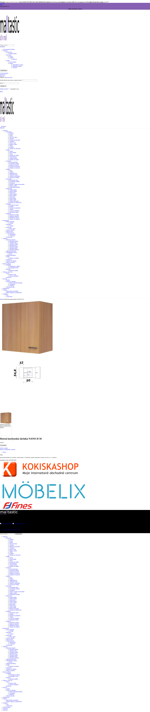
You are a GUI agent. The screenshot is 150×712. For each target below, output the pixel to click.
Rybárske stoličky (13, 270)
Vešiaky (11, 209)
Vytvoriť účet (9, 77)
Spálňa (8, 60)
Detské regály (12, 199)
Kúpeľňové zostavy (14, 217)
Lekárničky (12, 235)
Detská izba (9, 52)
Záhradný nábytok (10, 239)
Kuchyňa (8, 161)
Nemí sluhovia (13, 156)
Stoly (10, 170)
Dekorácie (8, 224)
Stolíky (11, 136)
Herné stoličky (13, 195)
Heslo (2, 83)
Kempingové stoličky (14, 266)
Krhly (10, 254)
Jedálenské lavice (13, 174)
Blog (1, 5)
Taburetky (11, 141)
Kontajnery (12, 183)
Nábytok (5, 50)
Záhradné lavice (13, 245)
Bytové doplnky (10, 221)
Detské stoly (12, 192)
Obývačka (8, 55)
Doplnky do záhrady (11, 261)
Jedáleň (8, 169)
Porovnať (5, 708)
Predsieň (8, 204)
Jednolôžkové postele (17, 65)
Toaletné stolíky (13, 158)
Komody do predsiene (14, 208)
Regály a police (13, 144)
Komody (11, 138)
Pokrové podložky (13, 276)
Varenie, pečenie (10, 230)
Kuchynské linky (13, 162)
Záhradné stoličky (13, 244)
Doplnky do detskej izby (15, 202)
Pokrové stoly (12, 274)
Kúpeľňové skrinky (14, 214)
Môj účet (5, 710)
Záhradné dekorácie (11, 251)
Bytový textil (9, 231)
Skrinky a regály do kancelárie (16, 184)
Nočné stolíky (12, 62)
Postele (11, 63)
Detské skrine (12, 198)
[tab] (4, 452)
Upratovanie (9, 237)
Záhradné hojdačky (14, 249)
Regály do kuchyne (14, 165)
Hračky (8, 280)
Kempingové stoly (13, 267)
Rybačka (8, 269)
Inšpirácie (2, 3)
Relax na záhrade (10, 262)
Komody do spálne (14, 155)
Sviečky (11, 226)
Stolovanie (8, 227)
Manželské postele (17, 66)
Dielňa (8, 256)
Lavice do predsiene (14, 210)
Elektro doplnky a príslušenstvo (14, 292)
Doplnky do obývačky (14, 148)
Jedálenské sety (13, 173)
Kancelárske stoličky (14, 181)
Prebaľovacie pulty (14, 201)
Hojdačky (11, 285)
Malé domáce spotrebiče (12, 291)
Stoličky (11, 172)
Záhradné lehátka (13, 247)
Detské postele (13, 53)
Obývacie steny (13, 137)
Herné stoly (12, 197)
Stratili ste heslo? (4, 89)
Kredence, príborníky (14, 176)
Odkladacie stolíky (14, 212)
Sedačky (11, 57)
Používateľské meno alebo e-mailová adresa (11, 80)
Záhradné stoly (13, 242)
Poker (7, 273)
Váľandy (14, 67)
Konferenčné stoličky (14, 187)
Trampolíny (12, 284)
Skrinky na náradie (14, 258)
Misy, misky (12, 228)
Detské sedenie (13, 194)
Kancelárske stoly (13, 180)
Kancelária (9, 179)
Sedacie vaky (12, 143)
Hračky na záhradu (11, 281)
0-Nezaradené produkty (9, 49)
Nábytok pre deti (10, 287)
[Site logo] (10, 44)
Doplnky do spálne (14, 159)
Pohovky (14, 59)
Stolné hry (8, 277)
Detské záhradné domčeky (15, 283)
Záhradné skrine (13, 248)
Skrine (11, 154)
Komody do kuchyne (14, 166)
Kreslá (11, 56)
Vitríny (11, 145)
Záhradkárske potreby (11, 252)
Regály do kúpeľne (14, 216)
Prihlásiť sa (3, 86)
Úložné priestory (10, 233)
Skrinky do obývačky (14, 140)
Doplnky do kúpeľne (14, 219)
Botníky (11, 206)
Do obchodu (3, 445)
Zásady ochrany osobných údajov (11, 529)
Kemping (8, 265)
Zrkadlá (11, 223)
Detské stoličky (13, 191)
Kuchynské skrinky (14, 163)
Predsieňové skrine (14, 205)
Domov (2, 299)
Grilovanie (8, 259)
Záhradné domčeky (11, 255)
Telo (7, 295)
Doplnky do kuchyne (14, 168)
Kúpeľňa (8, 213)
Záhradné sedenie (13, 241)
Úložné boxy (12, 234)
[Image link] (10, 514)
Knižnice (11, 147)
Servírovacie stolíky (14, 177)
